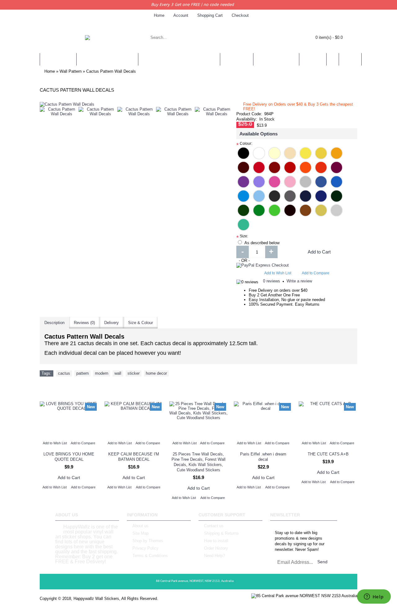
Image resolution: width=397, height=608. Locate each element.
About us (140, 525)
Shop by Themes (147, 540)
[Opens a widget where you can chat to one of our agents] (374, 597)
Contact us (214, 525)
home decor (156, 373)
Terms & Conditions (150, 555)
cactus (64, 373)
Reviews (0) (84, 322)
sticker (133, 373)
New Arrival (198, 388)
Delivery (111, 322)
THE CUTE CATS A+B (328, 454)
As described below (261, 242)
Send (322, 561)
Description (54, 322)
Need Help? (214, 555)
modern (101, 373)
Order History (216, 548)
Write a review (299, 281)
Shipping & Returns (221, 533)
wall (117, 373)
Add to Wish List (277, 273)
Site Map (140, 533)
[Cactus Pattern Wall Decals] (59, 111)
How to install (216, 540)
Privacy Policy (145, 548)
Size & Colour (140, 322)
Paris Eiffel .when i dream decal (263, 457)
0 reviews (271, 281)
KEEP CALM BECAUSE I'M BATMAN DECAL (133, 457)
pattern (82, 373)
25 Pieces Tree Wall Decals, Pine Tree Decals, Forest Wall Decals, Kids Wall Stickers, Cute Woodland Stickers (198, 462)
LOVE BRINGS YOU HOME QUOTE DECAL (68, 457)
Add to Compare (315, 273)
